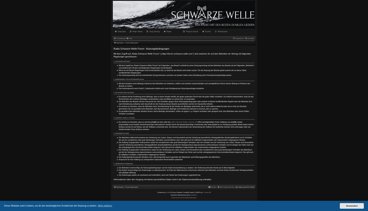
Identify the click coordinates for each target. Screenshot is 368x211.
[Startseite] (184, 14)
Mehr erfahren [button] (105, 206)
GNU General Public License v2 (184, 122)
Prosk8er (206, 192)
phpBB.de (194, 195)
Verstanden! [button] (352, 206)
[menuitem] (129, 38)
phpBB (168, 192)
